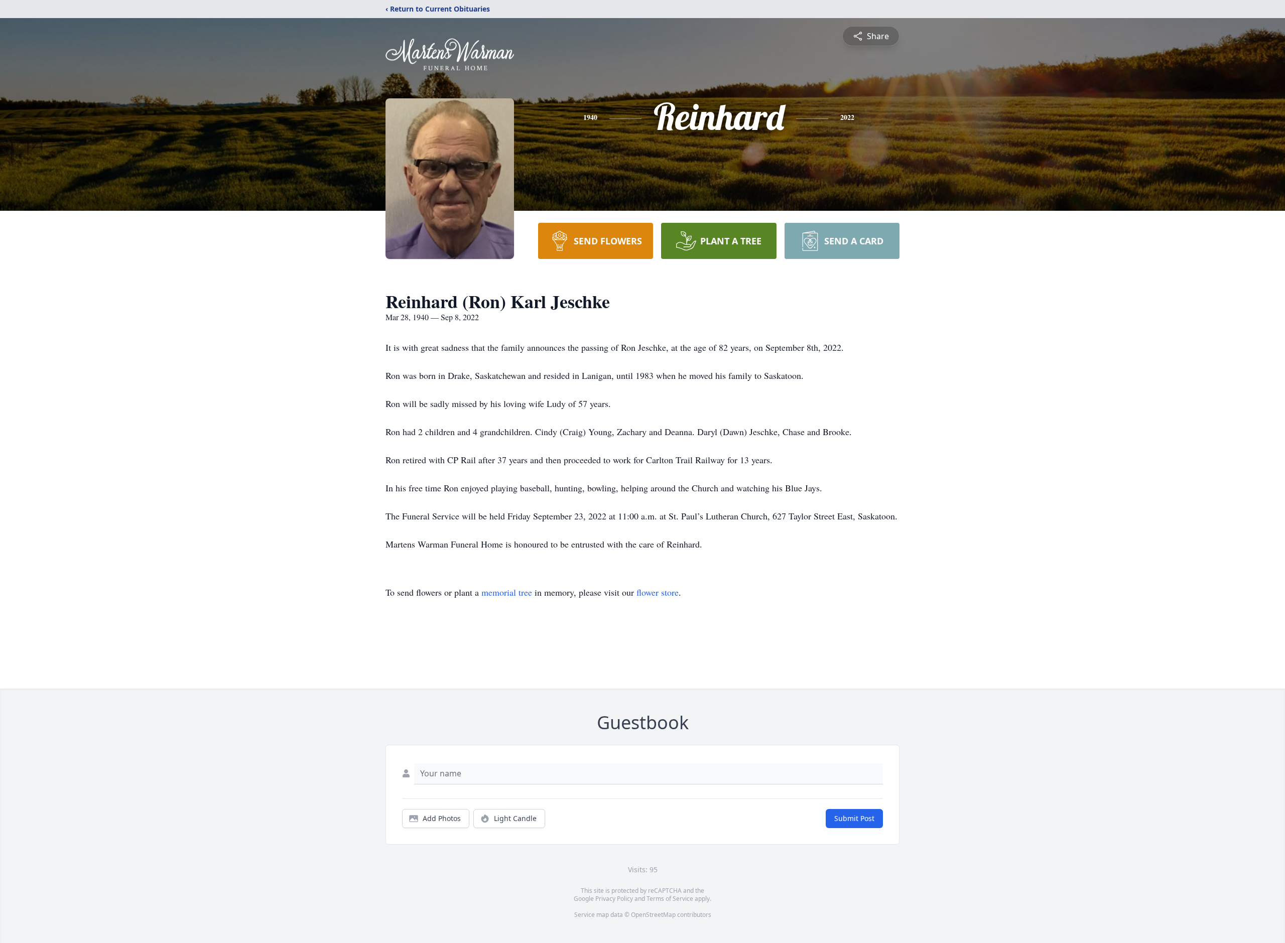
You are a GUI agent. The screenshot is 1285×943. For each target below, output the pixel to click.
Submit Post (854, 818)
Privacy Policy (614, 898)
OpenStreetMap (653, 914)
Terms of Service (670, 898)
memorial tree (506, 592)
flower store (657, 592)
